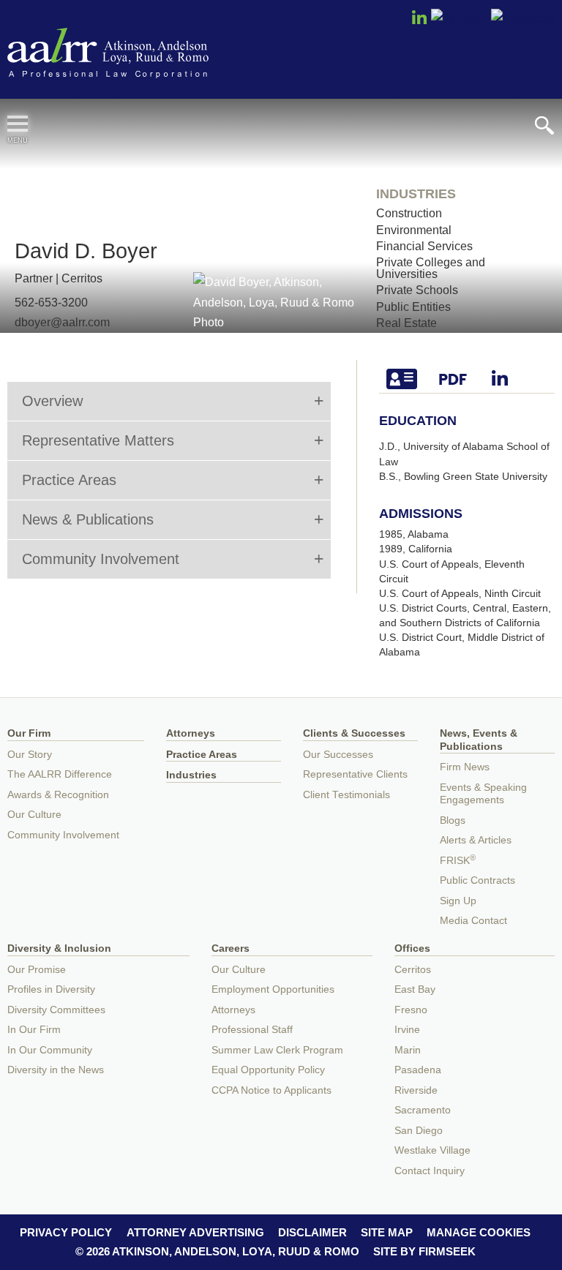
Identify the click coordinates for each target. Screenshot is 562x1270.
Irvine (407, 1029)
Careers (230, 948)
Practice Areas (201, 754)
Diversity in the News (55, 1069)
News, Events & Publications (478, 740)
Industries (191, 775)
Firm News (465, 767)
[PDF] (463, 379)
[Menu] (17, 124)
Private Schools (417, 289)
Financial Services (424, 245)
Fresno (410, 1009)
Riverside (416, 1090)
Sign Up (458, 900)
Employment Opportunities (272, 989)
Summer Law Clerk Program (277, 1050)
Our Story (29, 754)
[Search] (544, 125)
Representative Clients (355, 774)
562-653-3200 (51, 302)
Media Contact (473, 920)
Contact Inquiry (429, 1170)
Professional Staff (252, 1029)
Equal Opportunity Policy (268, 1069)
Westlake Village (432, 1150)
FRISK (458, 860)
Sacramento (422, 1110)
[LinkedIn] (419, 22)
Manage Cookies (479, 1232)
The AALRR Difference (59, 774)
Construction (409, 212)
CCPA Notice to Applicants (271, 1090)
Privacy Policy (66, 1232)
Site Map (387, 1232)
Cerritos (81, 278)
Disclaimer (312, 1232)
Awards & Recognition (58, 794)
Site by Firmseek (424, 1251)
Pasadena (417, 1069)
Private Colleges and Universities (430, 267)
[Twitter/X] (459, 18)
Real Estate (406, 322)
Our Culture (34, 814)
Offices (412, 948)
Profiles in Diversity (51, 989)
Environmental (414, 229)
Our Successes (338, 754)
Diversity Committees (56, 1009)
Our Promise (36, 969)
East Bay (414, 989)
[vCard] (412, 379)
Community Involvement (63, 835)
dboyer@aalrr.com (62, 321)
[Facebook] (523, 18)
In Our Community (49, 1050)
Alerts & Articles (476, 840)
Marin (407, 1050)
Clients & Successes (354, 733)
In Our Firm (34, 1029)
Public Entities (413, 306)
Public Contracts (477, 880)
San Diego (418, 1130)
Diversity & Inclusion (59, 948)
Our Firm (28, 733)
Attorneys (190, 733)
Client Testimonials (346, 794)
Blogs (452, 820)
